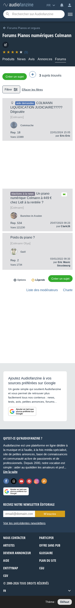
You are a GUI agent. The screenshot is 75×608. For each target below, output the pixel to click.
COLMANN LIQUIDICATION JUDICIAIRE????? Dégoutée (36, 107)
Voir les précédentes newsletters (24, 523)
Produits (8, 59)
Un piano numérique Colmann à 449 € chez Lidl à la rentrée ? (31, 198)
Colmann (17, 117)
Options (21, 280)
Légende (40, 280)
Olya (20, 243)
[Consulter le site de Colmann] (5, 45)
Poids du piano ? (22, 237)
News (21, 59)
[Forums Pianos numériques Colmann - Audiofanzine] (18, 5)
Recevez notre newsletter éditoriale (29, 504)
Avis (31, 59)
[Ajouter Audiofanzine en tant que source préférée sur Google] (22, 411)
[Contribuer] (32, 74)
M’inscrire (50, 513)
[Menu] (70, 14)
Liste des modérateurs (42, 290)
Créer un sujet (15, 76)
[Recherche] (7, 14)
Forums (60, 59)
